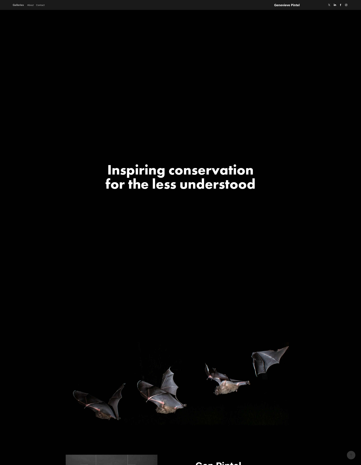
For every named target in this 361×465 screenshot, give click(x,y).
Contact (40, 4)
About (30, 4)
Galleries (18, 5)
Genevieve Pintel (287, 5)
